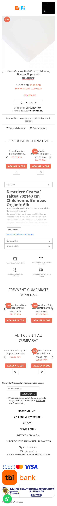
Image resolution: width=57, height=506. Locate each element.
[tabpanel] (28, 42)
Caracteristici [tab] (12, 241)
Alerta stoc (30, 102)
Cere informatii (39, 128)
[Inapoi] (2, 72)
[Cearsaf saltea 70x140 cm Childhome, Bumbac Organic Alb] (28, 42)
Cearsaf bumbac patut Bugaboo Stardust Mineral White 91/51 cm (16, 152)
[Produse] (45, 6)
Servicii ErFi (27, 429)
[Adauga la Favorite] (16, 172)
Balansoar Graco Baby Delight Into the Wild (41, 306)
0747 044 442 (30, 447)
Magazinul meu (27, 411)
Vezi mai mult (14, 229)
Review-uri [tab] (12, 246)
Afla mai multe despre (27, 417)
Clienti (27, 423)
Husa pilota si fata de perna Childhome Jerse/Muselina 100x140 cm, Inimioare (41, 352)
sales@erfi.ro (30, 451)
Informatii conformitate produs (20, 234)
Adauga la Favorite (16, 128)
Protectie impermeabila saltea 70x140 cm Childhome (41, 152)
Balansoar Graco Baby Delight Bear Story (15, 306)
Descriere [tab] (11, 184)
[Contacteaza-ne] (45, 11)
